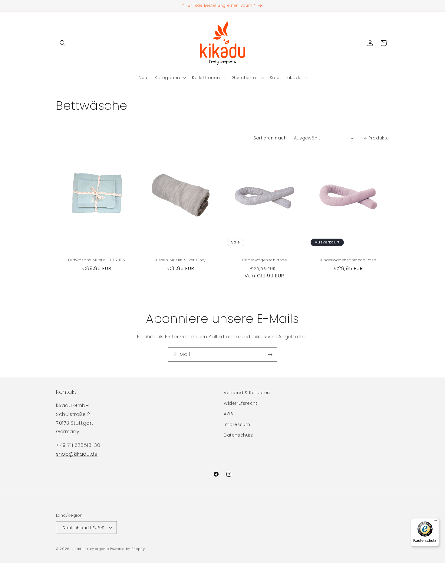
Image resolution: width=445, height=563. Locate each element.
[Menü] (435, 521)
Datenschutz (238, 435)
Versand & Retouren (247, 393)
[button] (62, 43)
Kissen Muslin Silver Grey (180, 260)
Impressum (237, 424)
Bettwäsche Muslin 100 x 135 (96, 260)
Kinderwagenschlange (264, 260)
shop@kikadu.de (76, 454)
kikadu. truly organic (90, 548)
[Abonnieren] (270, 354)
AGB (228, 414)
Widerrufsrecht (240, 403)
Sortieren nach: (271, 138)
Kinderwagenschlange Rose (348, 260)
